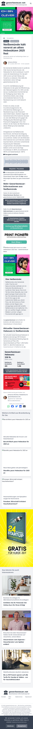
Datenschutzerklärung (19, 722)
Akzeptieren (22, 726)
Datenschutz (18, 697)
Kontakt (3, 697)
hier (7, 345)
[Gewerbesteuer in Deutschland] (4, 38)
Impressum (28, 697)
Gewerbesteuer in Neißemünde (13, 347)
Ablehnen (10, 726)
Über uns (9, 697)
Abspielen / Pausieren (16, 169)
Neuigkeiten (10, 38)
